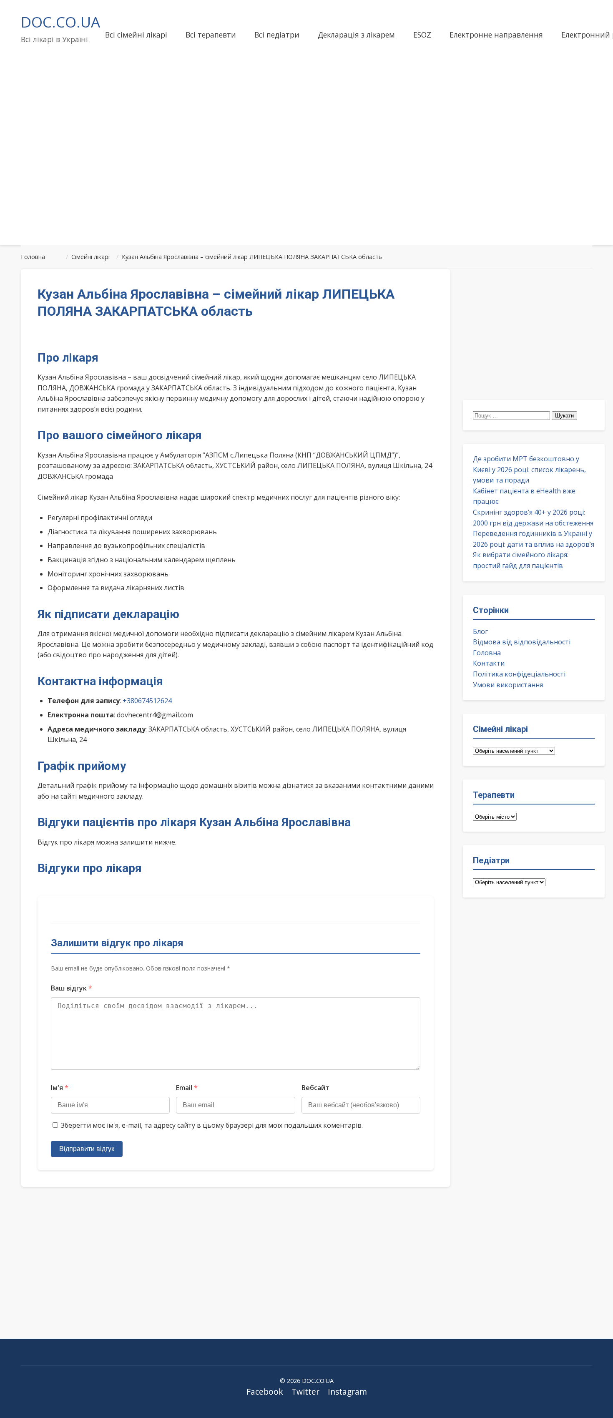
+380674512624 (147, 700)
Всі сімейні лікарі (136, 35)
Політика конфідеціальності (519, 674)
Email (187, 1087)
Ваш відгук (71, 988)
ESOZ (422, 35)
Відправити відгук (86, 1148)
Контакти (489, 663)
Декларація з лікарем (356, 35)
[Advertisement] (306, 172)
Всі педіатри (276, 35)
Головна (487, 652)
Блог (480, 631)
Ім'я (59, 1087)
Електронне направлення (496, 35)
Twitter (305, 1391)
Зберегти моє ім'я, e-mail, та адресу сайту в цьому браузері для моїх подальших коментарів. (212, 1125)
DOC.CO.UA (60, 22)
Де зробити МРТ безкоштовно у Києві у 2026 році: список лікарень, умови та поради (529, 469)
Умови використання (508, 684)
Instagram (347, 1391)
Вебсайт (315, 1087)
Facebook (264, 1391)
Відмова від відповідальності (521, 641)
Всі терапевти (211, 35)
